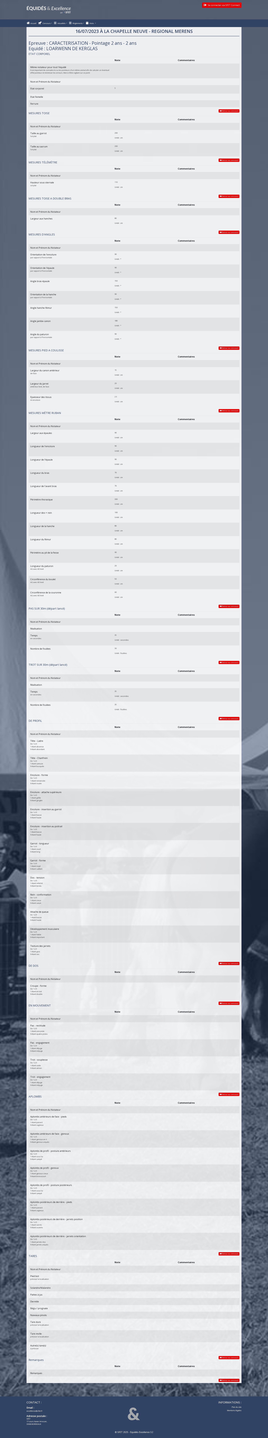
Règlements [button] (77, 23)
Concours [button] (46, 23)
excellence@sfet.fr (34, 1411)
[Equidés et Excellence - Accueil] (49, 9)
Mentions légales (234, 1410)
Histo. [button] (92, 23)
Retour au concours (230, 111)
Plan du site (236, 1407)
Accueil (33, 23)
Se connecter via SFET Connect (223, 5)
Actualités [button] (61, 23)
